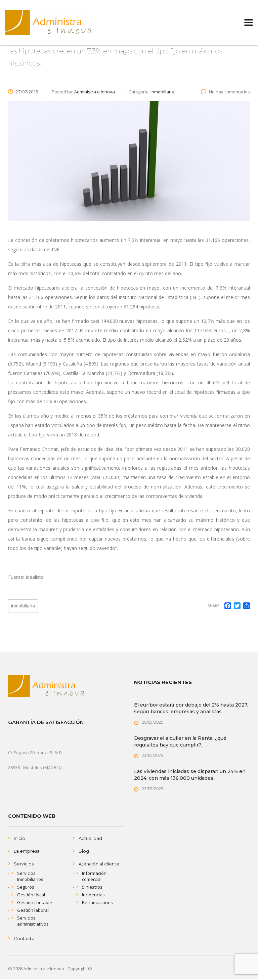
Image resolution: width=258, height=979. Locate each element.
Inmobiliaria (23, 606)
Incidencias (93, 895)
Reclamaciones (97, 902)
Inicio (19, 838)
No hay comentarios (229, 92)
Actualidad (90, 838)
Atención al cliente (99, 863)
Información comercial (94, 876)
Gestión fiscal (31, 895)
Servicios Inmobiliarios (30, 876)
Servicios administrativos (33, 921)
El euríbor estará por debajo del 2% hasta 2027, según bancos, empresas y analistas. (191, 708)
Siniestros (92, 887)
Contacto (24, 938)
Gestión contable (34, 902)
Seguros (25, 887)
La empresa (27, 851)
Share (213, 605)
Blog (84, 851)
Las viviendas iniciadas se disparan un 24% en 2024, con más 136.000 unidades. (190, 774)
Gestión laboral (33, 910)
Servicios (24, 863)
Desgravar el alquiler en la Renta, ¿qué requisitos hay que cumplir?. (180, 741)
